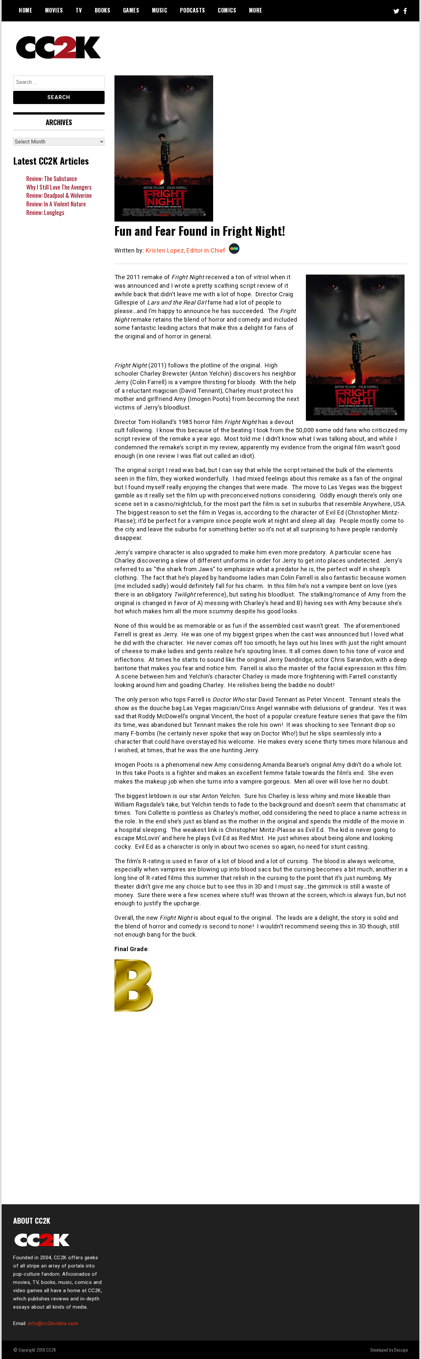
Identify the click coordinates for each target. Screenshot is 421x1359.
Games (131, 10)
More (255, 10)
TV (79, 10)
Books (103, 10)
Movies (54, 10)
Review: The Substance (51, 178)
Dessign (401, 1349)
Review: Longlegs (45, 212)
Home (25, 10)
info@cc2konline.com (53, 1323)
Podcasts (192, 10)
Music (159, 10)
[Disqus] (261, 1105)
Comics (227, 10)
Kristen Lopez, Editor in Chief (186, 250)
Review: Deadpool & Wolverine (59, 195)
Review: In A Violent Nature (56, 204)
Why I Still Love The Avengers (58, 187)
